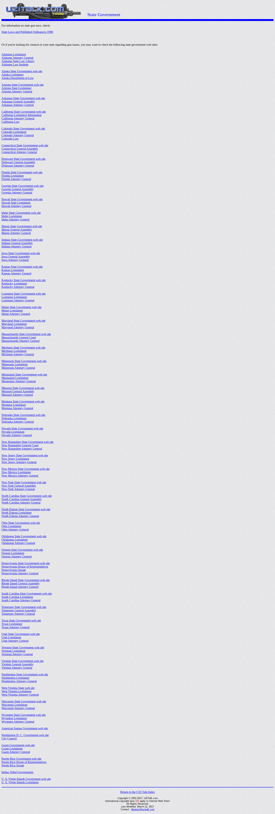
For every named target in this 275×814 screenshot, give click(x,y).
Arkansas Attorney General (17, 105)
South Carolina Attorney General (20, 600)
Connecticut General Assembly (19, 148)
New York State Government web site (23, 482)
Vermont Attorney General (17, 654)
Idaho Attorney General (15, 219)
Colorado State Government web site (23, 128)
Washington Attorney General (19, 681)
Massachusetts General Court (18, 337)
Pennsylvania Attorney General (19, 573)
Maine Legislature (12, 310)
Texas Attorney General (15, 627)
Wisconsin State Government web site (23, 701)
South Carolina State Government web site (26, 593)
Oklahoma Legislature (14, 539)
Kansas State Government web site (22, 266)
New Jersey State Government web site (24, 455)
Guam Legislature (12, 748)
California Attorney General (17, 118)
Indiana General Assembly (17, 243)
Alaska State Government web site (21, 71)
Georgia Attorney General (16, 192)
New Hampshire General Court (20, 445)
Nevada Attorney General (16, 435)
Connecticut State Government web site (24, 145)
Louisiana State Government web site (23, 293)
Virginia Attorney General (16, 667)
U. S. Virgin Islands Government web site (26, 778)
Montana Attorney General (17, 408)
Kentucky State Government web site (23, 280)
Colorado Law (10, 138)
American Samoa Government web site (24, 728)
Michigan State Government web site (23, 347)
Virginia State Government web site (22, 661)
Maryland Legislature (14, 324)
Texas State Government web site (21, 620)
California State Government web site (23, 111)
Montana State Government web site (23, 401)
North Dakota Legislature (16, 512)
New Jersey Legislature (15, 458)
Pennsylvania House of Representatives (24, 566)
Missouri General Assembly (17, 391)
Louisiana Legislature (14, 297)
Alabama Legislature (13, 54)
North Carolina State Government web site (26, 495)
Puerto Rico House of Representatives (23, 762)
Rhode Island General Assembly (20, 583)
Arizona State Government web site (22, 84)
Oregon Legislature (12, 553)
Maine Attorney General (15, 313)
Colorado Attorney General (17, 135)
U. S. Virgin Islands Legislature (20, 782)
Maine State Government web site (21, 307)
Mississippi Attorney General (18, 381)
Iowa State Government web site (20, 253)
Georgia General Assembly (17, 189)
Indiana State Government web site (22, 239)
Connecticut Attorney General (19, 152)
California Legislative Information (21, 115)
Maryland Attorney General (17, 327)
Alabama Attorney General (17, 57)
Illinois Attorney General (16, 233)
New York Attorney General (18, 489)
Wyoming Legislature (14, 718)
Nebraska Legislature (14, 418)
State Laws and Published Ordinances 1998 (27, 32)
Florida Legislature (12, 175)
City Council (9, 738)
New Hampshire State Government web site (27, 442)
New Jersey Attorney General (18, 462)
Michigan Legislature (14, 351)
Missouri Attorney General (17, 394)
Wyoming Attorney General (17, 721)
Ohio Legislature (11, 526)
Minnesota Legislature (14, 364)
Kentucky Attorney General (17, 286)
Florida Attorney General (16, 179)
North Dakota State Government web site (25, 509)
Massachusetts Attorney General (20, 340)
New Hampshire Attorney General (21, 448)
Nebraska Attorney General (17, 421)
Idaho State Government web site (21, 212)
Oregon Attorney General (16, 556)
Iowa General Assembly (15, 256)
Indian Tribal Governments (17, 772)
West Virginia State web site (18, 688)
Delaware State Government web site (23, 158)
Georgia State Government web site (22, 185)
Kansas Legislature (12, 270)
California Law (10, 121)
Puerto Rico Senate (12, 765)
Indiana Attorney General (16, 246)
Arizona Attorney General (16, 91)
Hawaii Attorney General (16, 206)
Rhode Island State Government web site (25, 580)
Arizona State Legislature (16, 88)
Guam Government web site (18, 745)
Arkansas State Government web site (23, 98)
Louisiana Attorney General (17, 300)
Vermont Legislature (13, 650)
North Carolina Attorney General (20, 502)
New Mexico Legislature (16, 472)
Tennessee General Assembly (18, 610)
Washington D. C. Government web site (25, 735)
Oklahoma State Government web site (23, 536)
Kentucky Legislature (14, 283)
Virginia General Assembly (17, 664)
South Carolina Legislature (17, 597)
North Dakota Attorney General (20, 516)
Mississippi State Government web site (24, 374)
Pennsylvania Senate (13, 570)
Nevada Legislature (13, 431)
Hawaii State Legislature (15, 202)
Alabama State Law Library (17, 61)
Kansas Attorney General (16, 273)
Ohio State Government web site (20, 522)
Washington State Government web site (24, 674)
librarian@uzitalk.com (143, 809)
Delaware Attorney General (17, 165)
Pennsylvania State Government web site (25, 563)
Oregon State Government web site (22, 549)
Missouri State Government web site (22, 388)
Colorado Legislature (13, 131)
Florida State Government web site (21, 172)
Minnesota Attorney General (18, 367)
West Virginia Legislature (16, 691)
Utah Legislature (11, 637)
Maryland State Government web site (23, 320)
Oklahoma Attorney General (18, 543)
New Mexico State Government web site (25, 468)
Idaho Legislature (11, 216)
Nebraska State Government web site (23, 415)
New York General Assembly (18, 485)
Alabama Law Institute (14, 64)
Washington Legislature (15, 677)
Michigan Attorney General (17, 354)
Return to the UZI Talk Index (137, 792)
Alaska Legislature (12, 74)
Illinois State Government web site (21, 226)
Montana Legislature (13, 404)
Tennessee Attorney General (18, 613)
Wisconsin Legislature (14, 704)
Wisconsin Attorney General (18, 708)
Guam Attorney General (15, 752)
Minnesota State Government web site (23, 361)
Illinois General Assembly (16, 229)
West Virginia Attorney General (20, 694)
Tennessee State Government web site (23, 607)
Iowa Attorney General (15, 260)
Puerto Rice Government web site (21, 758)
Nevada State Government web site (22, 428)
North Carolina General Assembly (21, 499)
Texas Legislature (11, 623)
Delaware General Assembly (18, 162)
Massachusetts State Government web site (26, 334)
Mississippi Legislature (14, 377)
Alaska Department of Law (17, 78)
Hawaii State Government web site (22, 199)
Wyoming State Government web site (23, 714)
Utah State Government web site (20, 634)
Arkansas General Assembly (18, 101)
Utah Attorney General (14, 640)
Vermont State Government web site (22, 647)
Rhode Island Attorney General (19, 586)
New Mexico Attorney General (19, 475)
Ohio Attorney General (15, 529)
